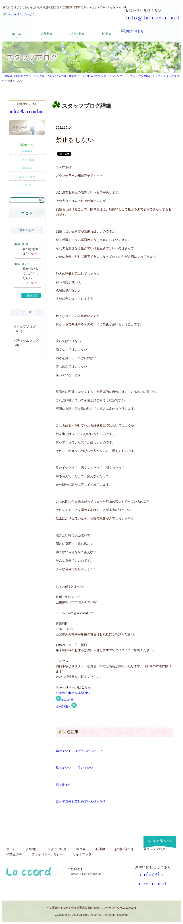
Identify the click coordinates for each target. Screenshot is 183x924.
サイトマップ (82, 854)
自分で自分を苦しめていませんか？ (81, 801)
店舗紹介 (31, 849)
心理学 (100, 849)
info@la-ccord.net (152, 18)
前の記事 (67, 700)
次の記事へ (63, 707)
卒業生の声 (14, 854)
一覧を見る (31, 295)
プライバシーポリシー (47, 854)
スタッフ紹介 (57, 849)
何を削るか (63, 784)
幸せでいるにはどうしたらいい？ (79, 751)
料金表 (81, 849)
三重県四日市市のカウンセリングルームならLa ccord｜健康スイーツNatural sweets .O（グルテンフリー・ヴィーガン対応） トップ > (82, 76)
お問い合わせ (124, 849)
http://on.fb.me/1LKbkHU (73, 692)
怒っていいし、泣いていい (74, 767)
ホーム (11, 849)
